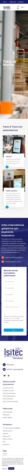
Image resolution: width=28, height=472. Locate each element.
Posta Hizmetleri (8, 399)
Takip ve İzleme (7, 439)
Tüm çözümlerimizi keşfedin (11, 428)
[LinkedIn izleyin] (8, 375)
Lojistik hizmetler (8, 388)
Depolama (6, 444)
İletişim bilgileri (7, 417)
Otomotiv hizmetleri (9, 393)
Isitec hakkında (7, 412)
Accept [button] (11, 468)
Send (13, 330)
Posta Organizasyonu (9, 396)
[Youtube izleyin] (4, 375)
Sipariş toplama (7, 431)
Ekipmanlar (6, 436)
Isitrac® (9, 156)
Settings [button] (4, 468)
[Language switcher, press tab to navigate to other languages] (23, 7)
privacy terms (11, 318)
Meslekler (21, 2)
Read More (5, 465)
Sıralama (5, 433)
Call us (5, 2)
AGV (4, 441)
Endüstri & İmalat (8, 390)
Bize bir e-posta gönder (15, 369)
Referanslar (13, 2)
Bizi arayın (10, 365)
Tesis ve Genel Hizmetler (10, 401)
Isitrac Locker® (11, 191)
